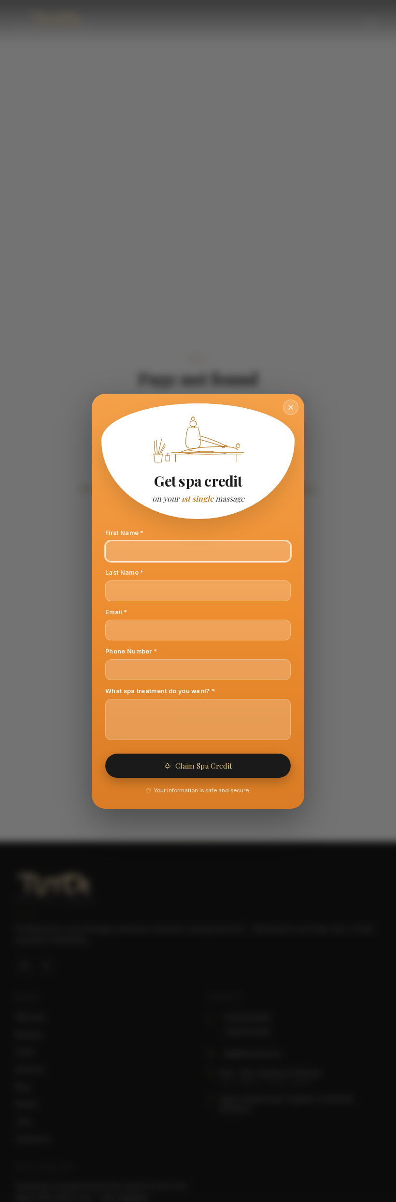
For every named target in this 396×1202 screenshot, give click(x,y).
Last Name (137, 572)
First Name (137, 532)
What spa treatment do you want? (173, 691)
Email (129, 612)
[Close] (290, 407)
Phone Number (144, 651)
